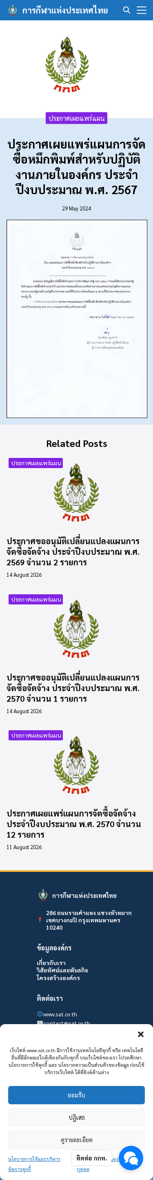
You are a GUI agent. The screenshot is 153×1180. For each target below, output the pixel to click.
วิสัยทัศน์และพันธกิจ (62, 970)
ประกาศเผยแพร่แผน (77, 118)
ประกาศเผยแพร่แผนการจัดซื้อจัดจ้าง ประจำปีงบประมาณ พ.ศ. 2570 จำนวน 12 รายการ (74, 824)
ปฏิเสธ (77, 1117)
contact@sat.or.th (66, 1023)
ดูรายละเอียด (77, 1139)
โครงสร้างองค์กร (58, 977)
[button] (141, 1034)
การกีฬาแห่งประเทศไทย (65, 10)
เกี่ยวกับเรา (51, 962)
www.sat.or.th (60, 1014)
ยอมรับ (76, 1095)
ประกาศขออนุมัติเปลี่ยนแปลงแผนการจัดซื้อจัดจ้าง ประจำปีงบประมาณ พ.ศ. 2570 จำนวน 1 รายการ (73, 688)
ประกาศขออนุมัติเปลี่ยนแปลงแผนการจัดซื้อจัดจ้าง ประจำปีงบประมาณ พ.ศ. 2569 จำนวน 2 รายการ (73, 551)
